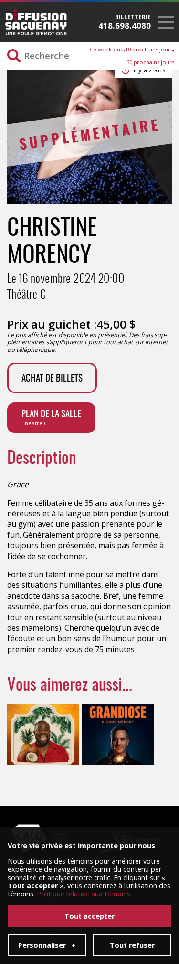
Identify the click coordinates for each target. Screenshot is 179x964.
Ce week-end (107, 49)
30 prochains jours (150, 62)
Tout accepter (89, 916)
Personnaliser (46, 945)
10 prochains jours (149, 49)
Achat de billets (52, 378)
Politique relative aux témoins (83, 893)
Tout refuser (132, 945)
